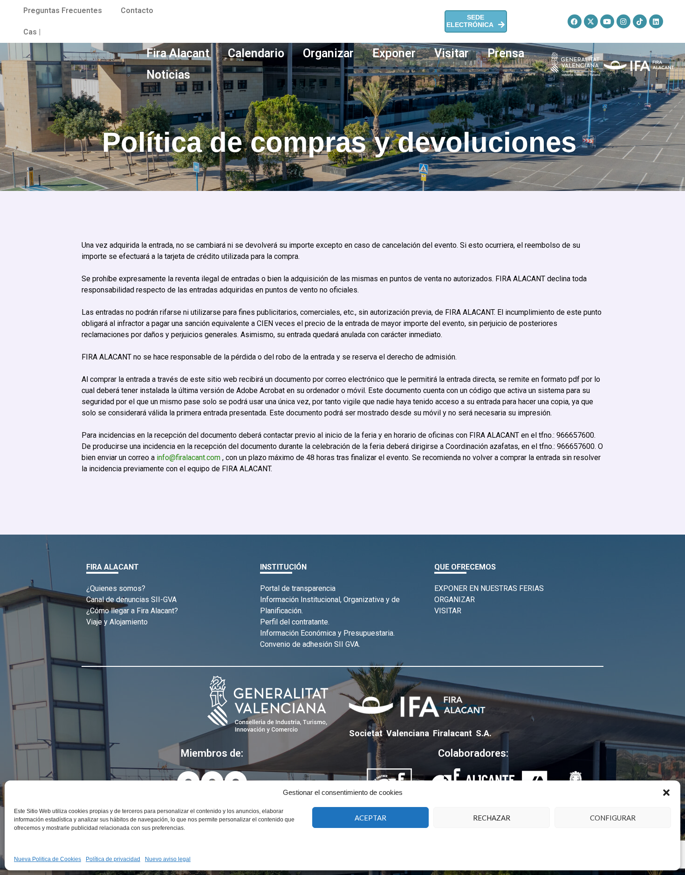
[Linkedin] (656, 21)
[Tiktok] (640, 21)
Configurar (613, 818)
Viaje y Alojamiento (117, 621)
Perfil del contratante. (294, 621)
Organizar (328, 53)
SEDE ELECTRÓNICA (469, 21)
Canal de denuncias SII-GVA (131, 599)
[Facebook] (575, 21)
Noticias (168, 74)
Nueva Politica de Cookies (47, 859)
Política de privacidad (113, 859)
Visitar (451, 53)
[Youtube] (607, 21)
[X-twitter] (591, 21)
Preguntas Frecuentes (62, 10)
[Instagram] (623, 21)
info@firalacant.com (188, 457)
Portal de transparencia (298, 588)
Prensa (505, 53)
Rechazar (491, 818)
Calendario (256, 53)
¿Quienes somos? (115, 588)
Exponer (394, 53)
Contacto (137, 10)
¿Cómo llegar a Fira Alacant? (132, 610)
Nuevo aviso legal (168, 859)
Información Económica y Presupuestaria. (327, 633)
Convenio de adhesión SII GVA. (310, 644)
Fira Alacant (177, 53)
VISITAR (447, 610)
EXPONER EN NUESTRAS (475, 588)
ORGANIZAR (454, 599)
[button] (666, 792)
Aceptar (370, 818)
